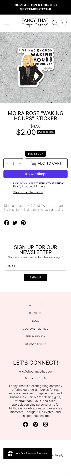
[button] (7, 23)
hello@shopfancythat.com (35, 371)
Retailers (35, 313)
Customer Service (35, 328)
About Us (35, 305)
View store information (28, 192)
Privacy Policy (35, 344)
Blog (35, 320)
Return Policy (35, 336)
